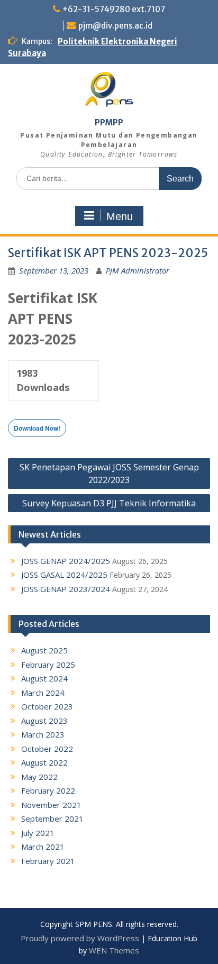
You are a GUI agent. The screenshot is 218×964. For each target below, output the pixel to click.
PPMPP (109, 122)
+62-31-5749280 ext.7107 (113, 9)
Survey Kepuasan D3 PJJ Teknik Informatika (109, 503)
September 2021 (52, 818)
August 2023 (44, 720)
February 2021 (48, 861)
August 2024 (44, 678)
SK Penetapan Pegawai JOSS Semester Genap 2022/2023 (109, 473)
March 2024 (43, 692)
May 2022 (39, 776)
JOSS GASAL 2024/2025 (64, 574)
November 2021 (51, 804)
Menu (119, 216)
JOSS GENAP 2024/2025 (65, 561)
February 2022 (48, 790)
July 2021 (37, 832)
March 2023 (43, 734)
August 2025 (44, 650)
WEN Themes (114, 950)
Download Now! (37, 428)
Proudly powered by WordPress (80, 938)
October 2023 (47, 706)
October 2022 (47, 748)
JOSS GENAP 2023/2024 (65, 589)
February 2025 (48, 664)
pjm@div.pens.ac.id (115, 26)
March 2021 (43, 846)
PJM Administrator (137, 270)
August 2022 (44, 762)
